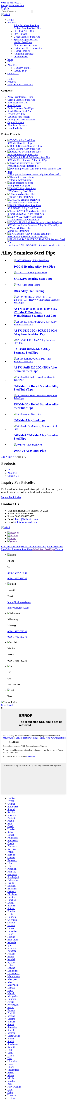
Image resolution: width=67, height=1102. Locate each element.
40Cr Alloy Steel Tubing (29, 291)
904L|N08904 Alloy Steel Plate (22, 208)
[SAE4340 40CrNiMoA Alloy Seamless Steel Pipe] (37, 343)
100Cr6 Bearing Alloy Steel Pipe (23, 148)
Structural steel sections (25, 45)
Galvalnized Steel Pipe (43, 549)
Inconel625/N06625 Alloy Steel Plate (25, 214)
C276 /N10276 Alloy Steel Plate (23, 219)
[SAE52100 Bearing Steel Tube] (30, 272)
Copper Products (22, 51)
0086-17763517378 (17, 636)
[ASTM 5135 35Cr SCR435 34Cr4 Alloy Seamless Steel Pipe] (37, 324)
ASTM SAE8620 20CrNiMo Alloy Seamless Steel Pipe (35, 369)
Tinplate (59, 549)
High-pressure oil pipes (18, 185)
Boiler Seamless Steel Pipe (27, 36)
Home (10, 19)
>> (14, 456)
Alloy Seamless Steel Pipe (26, 25)
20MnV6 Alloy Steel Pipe (20, 191)
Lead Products (21, 56)
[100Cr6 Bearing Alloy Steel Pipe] (31, 260)
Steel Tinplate (20, 34)
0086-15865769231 (17, 573)
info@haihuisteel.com (26, 522)
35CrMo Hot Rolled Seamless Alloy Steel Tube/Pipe (33, 225)
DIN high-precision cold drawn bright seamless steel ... (34, 174)
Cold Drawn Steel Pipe (34, 546)
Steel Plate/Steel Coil (24, 31)
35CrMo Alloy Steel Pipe (19, 143)
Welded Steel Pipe (23, 42)
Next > (9, 456)
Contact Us (13, 73)
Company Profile (22, 67)
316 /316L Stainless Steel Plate (22, 202)
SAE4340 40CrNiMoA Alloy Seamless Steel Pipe (32, 350)
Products (11, 22)
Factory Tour (20, 70)
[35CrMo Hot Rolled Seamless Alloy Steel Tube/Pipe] (37, 380)
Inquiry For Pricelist (11, 497)
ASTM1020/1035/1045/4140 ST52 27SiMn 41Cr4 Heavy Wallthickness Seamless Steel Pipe (35, 312)
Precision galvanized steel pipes (22, 165)
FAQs (10, 62)
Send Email (7, 705)
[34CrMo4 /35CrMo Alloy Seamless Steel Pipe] (37, 429)
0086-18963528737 (17, 578)
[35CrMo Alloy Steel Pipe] (27, 414)
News (10, 59)
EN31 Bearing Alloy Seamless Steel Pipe (27, 236)
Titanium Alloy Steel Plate (20, 197)
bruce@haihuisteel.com (26, 519)
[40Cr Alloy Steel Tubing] (27, 284)
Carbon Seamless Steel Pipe (27, 28)
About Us (12, 65)
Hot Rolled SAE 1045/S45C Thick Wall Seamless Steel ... (36, 245)
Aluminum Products (24, 53)
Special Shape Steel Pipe (26, 39)
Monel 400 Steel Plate (18, 231)
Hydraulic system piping (19, 180)
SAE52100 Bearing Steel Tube (22, 154)
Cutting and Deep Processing (28, 48)
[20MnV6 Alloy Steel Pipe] (28, 444)
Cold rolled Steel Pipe (12, 546)
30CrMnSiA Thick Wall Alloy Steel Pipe (27, 160)
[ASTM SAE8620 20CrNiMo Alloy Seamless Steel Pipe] (37, 361)
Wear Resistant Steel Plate (19, 549)
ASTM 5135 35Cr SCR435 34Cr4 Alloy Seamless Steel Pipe (35, 332)
